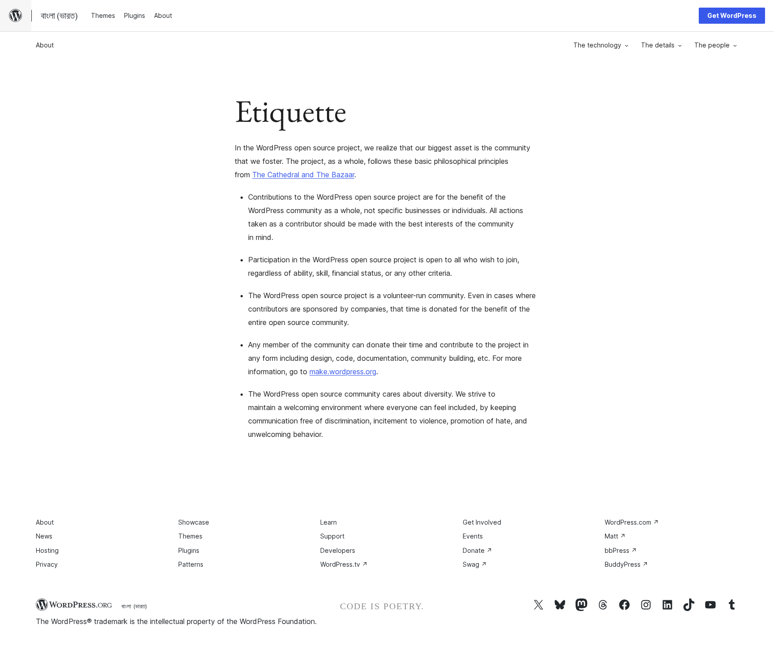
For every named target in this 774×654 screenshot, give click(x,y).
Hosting (47, 550)
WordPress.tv (344, 564)
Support (332, 536)
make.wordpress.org (343, 371)
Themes (190, 536)
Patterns (190, 564)
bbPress (621, 550)
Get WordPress (732, 15)
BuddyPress (626, 564)
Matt (615, 536)
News (44, 536)
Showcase (193, 522)
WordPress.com (632, 522)
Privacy (47, 564)
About (45, 45)
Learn (328, 522)
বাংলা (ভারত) (134, 606)
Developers (337, 550)
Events (473, 536)
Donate (477, 550)
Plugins (188, 550)
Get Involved (482, 522)
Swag (475, 564)
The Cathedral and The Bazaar (303, 174)
